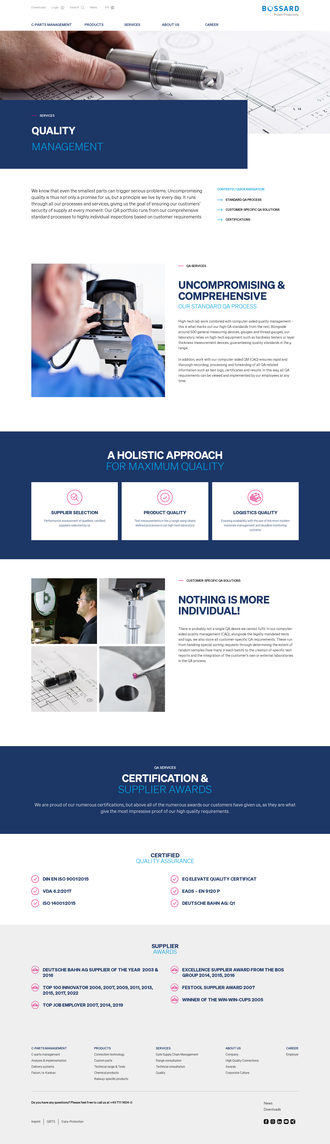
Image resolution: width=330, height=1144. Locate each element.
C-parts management (45, 1054)
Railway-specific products (111, 1079)
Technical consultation (170, 1066)
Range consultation (168, 1060)
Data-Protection (72, 1121)
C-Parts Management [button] (51, 25)
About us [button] (170, 25)
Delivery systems (42, 1066)
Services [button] (132, 25)
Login (55, 7)
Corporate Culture (237, 1073)
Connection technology (109, 1054)
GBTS (51, 1121)
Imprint (35, 1121)
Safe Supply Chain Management (177, 1054)
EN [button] (107, 7)
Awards (231, 1066)
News (94, 7)
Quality (160, 1073)
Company (232, 1054)
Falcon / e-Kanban (43, 1073)
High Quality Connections (242, 1060)
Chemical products (106, 1073)
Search (74, 7)
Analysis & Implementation (48, 1060)
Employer (292, 1054)
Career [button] (211, 25)
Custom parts (103, 1060)
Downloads (38, 7)
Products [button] (94, 25)
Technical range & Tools (109, 1066)
